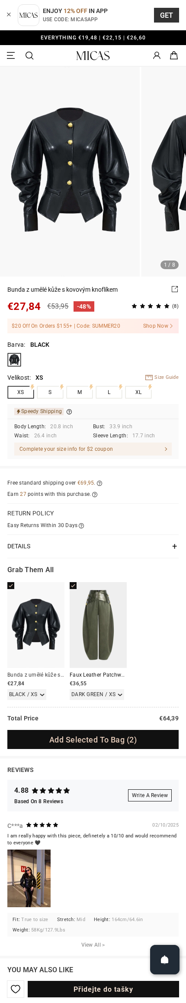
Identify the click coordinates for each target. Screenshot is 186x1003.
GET (166, 15)
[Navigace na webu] (12, 55)
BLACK (14, 360)
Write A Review (150, 795)
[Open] (165, 959)
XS (20, 392)
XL (138, 392)
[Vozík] (174, 55)
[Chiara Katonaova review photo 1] (29, 878)
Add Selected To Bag (93, 739)
